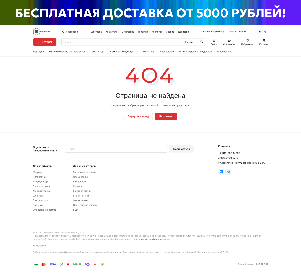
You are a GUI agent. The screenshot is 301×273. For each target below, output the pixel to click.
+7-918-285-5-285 (213, 31)
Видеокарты (80, 181)
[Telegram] (228, 172)
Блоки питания (41, 186)
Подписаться (181, 149)
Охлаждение (80, 200)
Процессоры (80, 176)
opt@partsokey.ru (228, 157)
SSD (75, 209)
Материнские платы (84, 172)
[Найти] (202, 42)
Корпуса (77, 186)
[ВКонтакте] (221, 172)
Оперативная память (44, 209)
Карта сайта (39, 245)
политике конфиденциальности (155, 239)
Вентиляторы (40, 200)
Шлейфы (38, 195)
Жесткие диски (41, 190)
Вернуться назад (138, 116)
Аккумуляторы (41, 181)
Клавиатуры (40, 176)
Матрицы (38, 172)
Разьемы (38, 205)
